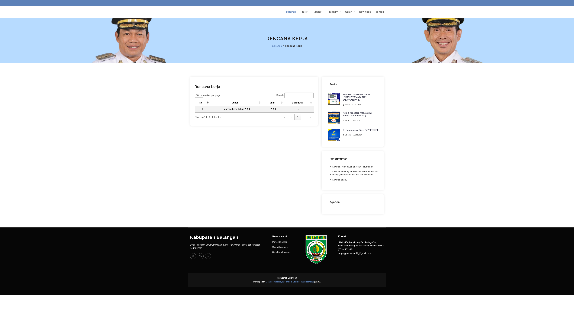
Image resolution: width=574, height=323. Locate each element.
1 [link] (297, 117)
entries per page (211, 95)
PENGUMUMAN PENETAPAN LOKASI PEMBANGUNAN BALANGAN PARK (356, 97)
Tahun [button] (271, 102)
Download (365, 12)
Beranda (291, 12)
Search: (280, 95)
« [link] (285, 117)
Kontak (379, 12)
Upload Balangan (280, 247)
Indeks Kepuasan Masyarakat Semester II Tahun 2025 (357, 114)
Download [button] (297, 102)
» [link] (310, 117)
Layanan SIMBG (339, 180)
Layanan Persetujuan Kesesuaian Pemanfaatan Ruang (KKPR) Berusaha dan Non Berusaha (355, 173)
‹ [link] (291, 117)
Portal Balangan (279, 242)
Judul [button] (235, 102)
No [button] (201, 102)
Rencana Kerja (207, 86)
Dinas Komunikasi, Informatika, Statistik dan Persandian (290, 282)
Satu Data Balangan (281, 252)
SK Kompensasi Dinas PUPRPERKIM (360, 130)
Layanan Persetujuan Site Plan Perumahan (352, 167)
